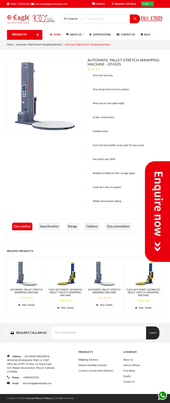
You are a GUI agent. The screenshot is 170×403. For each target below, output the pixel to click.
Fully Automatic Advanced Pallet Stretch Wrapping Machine (65, 293)
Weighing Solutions (88, 360)
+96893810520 (31, 378)
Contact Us (127, 35)
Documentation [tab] (118, 226)
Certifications (101, 35)
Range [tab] (72, 226)
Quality (127, 376)
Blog (147, 35)
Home (57, 35)
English (146, 4)
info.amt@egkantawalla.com (50, 4)
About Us (75, 35)
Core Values (129, 371)
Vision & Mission (131, 365)
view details (28, 305)
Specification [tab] (49, 226)
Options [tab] (92, 226)
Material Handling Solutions (93, 365)
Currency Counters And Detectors (96, 371)
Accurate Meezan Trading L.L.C (41, 398)
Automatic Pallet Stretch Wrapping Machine (39, 45)
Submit (153, 333)
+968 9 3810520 (19, 4)
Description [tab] (22, 226)
